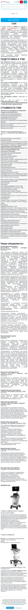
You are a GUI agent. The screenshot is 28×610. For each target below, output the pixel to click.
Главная (12, 13)
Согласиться (10, 608)
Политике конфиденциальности (18, 603)
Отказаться (18, 608)
